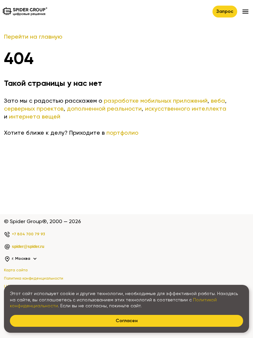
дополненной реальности (104, 109)
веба (218, 101)
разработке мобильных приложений (156, 101)
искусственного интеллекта (185, 109)
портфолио (122, 133)
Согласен (127, 321)
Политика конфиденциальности (33, 279)
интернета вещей (34, 117)
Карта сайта (16, 270)
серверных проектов (34, 109)
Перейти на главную (33, 37)
